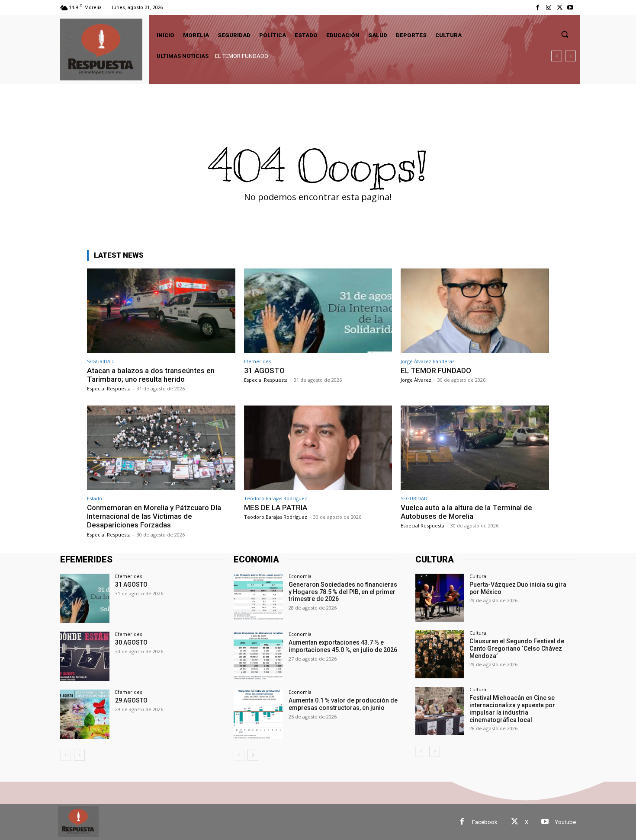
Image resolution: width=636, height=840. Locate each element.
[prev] (556, 56)
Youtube (565, 822)
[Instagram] (548, 7)
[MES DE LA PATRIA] (318, 448)
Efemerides (257, 361)
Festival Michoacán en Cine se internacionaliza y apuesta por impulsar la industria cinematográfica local (512, 708)
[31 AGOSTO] (318, 310)
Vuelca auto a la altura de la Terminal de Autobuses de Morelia (466, 512)
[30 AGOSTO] (84, 656)
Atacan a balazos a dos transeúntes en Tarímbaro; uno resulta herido (151, 374)
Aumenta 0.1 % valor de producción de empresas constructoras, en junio (343, 704)
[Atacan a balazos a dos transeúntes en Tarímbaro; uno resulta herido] (161, 310)
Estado (94, 498)
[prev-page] (65, 755)
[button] (564, 34)
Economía (300, 576)
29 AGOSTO (131, 700)
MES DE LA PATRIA (275, 507)
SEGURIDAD (100, 361)
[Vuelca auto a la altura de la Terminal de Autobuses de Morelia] (475, 448)
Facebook (485, 822)
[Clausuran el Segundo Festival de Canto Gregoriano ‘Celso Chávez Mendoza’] (439, 654)
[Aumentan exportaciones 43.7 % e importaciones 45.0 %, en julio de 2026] (258, 656)
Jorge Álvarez (416, 380)
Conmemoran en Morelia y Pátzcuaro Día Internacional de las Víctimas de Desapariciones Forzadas (338, 56)
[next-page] (79, 755)
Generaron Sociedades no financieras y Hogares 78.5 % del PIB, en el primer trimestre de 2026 (343, 592)
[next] (570, 56)
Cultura (477, 576)
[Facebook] (537, 7)
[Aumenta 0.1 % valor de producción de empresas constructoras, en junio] (258, 714)
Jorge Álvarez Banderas (427, 361)
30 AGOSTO (131, 642)
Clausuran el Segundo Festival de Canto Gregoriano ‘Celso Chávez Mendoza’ (516, 648)
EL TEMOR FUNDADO (436, 370)
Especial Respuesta (109, 388)
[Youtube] (570, 7)
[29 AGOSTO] (84, 714)
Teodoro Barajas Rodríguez (275, 498)
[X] (559, 7)
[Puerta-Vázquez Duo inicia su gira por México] (439, 598)
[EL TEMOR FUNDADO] (475, 310)
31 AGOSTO (264, 370)
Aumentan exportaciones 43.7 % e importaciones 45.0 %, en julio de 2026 (343, 646)
